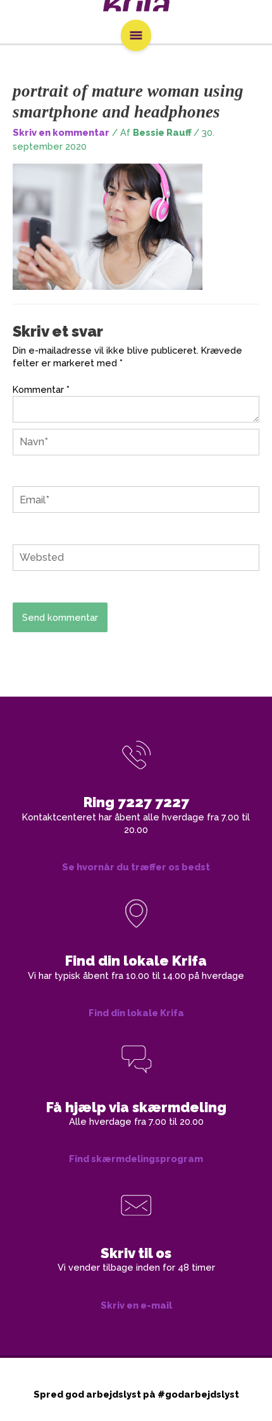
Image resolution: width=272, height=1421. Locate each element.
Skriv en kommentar (61, 132)
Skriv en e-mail (136, 1305)
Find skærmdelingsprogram (136, 1158)
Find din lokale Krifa (136, 1012)
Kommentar (41, 389)
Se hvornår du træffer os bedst (136, 866)
